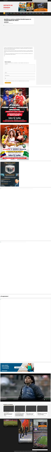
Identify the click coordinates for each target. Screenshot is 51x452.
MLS (26, 412)
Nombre (6, 72)
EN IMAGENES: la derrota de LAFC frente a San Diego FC (42, 414)
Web (5, 78)
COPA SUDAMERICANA (6, 412)
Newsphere (31, 451)
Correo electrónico (7, 75)
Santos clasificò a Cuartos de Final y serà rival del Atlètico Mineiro (8, 414)
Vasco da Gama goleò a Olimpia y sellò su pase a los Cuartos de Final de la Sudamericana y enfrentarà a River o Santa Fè (19, 414)
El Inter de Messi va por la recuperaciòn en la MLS (30, 414)
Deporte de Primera (11, 23)
